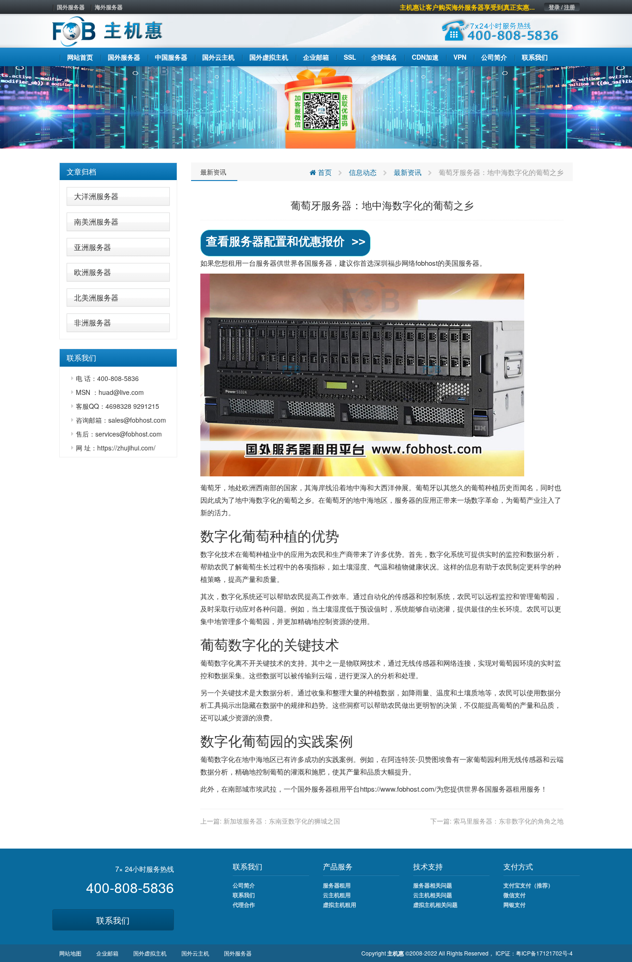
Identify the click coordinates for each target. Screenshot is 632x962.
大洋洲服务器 (96, 196)
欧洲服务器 (92, 272)
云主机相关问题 (432, 895)
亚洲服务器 (92, 247)
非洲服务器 (92, 322)
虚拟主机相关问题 (435, 904)
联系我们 (113, 920)
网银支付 (514, 904)
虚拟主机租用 (339, 904)
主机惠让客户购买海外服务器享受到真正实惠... (467, 7)
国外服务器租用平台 (328, 788)
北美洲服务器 (96, 297)
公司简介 (244, 885)
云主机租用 (337, 895)
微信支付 (514, 895)
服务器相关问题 (432, 885)
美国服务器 (462, 263)
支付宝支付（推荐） (528, 885)
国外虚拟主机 (150, 953)
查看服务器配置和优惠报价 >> (286, 241)
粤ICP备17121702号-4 (544, 953)
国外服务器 (71, 7)
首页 (324, 172)
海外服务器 (109, 7)
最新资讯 (213, 171)
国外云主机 (195, 953)
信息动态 (363, 172)
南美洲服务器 (96, 221)
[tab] (118, 172)
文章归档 (81, 171)
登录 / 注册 (562, 7)
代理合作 (244, 904)
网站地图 (70, 953)
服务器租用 (337, 885)
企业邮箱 (107, 953)
